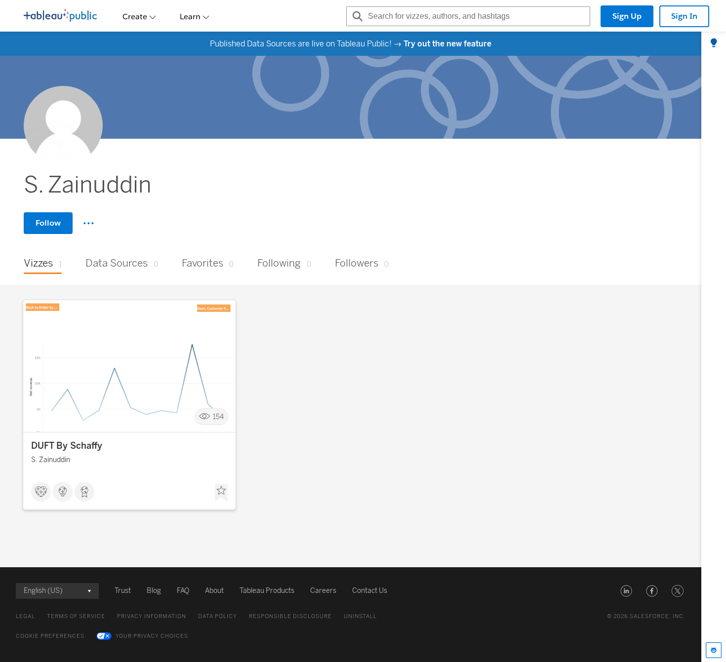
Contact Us (369, 590)
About (214, 590)
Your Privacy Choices (152, 636)
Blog (154, 590)
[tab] (714, 43)
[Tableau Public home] (60, 16)
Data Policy (217, 616)
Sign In (684, 16)
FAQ (183, 590)
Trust (123, 590)
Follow (48, 223)
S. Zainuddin (50, 460)
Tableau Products (267, 590)
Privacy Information (151, 616)
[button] (626, 591)
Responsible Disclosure (290, 616)
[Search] (356, 16)
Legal (25, 616)
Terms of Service (76, 616)
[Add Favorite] (221, 493)
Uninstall (360, 616)
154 (218, 417)
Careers (323, 590)
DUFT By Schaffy (66, 445)
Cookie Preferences (50, 636)
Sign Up (627, 16)
